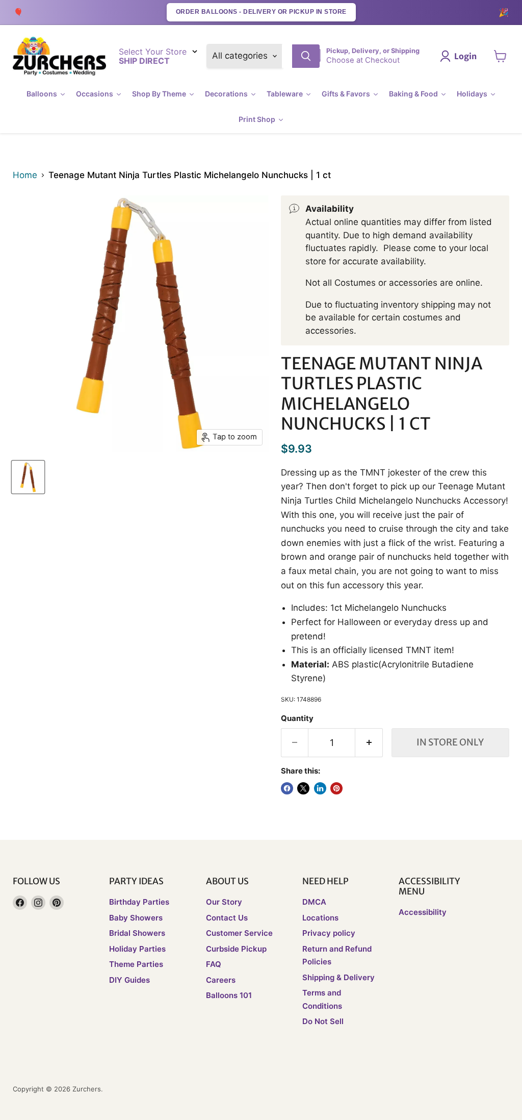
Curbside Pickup (236, 949)
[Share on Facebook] (287, 788)
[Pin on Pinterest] (336, 788)
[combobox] (287, 56)
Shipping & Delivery (338, 977)
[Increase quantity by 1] (369, 742)
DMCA (314, 902)
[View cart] (500, 56)
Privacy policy (328, 933)
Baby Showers (136, 918)
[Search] (306, 56)
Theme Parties (136, 964)
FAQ (213, 964)
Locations (320, 918)
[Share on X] (303, 788)
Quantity (297, 718)
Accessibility (423, 912)
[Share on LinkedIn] (320, 788)
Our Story (224, 902)
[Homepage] (59, 56)
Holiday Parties (137, 949)
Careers (221, 980)
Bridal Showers (137, 933)
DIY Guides (129, 980)
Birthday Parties (139, 902)
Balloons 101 (229, 995)
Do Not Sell (323, 1021)
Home (25, 175)
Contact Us (227, 918)
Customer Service (239, 933)
